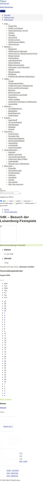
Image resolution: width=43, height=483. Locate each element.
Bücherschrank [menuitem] (14, 92)
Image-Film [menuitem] (12, 26)
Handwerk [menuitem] (12, 177)
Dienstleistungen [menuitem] (15, 170)
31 (5, 310)
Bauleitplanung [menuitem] (14, 113)
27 (5, 301)
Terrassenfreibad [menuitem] (15, 122)
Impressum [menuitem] (8, 20)
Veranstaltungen (10, 212)
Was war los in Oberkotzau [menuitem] (18, 163)
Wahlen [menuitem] (11, 69)
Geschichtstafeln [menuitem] (15, 147)
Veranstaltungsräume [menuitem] (17, 157)
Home (6, 209)
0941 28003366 (12, 473)
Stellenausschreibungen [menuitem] (17, 51)
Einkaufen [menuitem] (12, 168)
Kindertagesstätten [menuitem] (15, 83)
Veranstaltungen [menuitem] (10, 150)
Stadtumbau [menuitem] (13, 115)
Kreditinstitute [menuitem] (14, 173)
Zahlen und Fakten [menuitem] (15, 28)
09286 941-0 (8, 426)
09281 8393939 (13, 470)
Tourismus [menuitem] (8, 131)
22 (5, 361)
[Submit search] (20, 193)
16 (5, 347)
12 (5, 338)
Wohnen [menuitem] (7, 106)
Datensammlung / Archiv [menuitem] (18, 30)
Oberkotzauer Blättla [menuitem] (16, 42)
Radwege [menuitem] (11, 127)
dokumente (30, 203)
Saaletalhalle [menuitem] (13, 161)
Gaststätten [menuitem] (13, 143)
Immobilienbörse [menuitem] (15, 108)
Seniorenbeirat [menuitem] (14, 63)
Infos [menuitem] (6, 24)
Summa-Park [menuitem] (13, 134)
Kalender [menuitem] (11, 152)
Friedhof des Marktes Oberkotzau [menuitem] (21, 76)
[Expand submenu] (9, 24)
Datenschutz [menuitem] (9, 17)
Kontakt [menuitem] (7, 15)
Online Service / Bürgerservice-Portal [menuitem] (22, 53)
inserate (27, 201)
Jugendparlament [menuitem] (15, 60)
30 (5, 308)
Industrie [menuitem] (11, 175)
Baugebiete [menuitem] (12, 111)
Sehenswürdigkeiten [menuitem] (16, 138)
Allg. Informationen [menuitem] (15, 184)
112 (20, 456)
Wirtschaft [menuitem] (8, 166)
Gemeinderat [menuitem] (13, 58)
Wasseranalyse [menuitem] (14, 72)
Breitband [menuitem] (12, 74)
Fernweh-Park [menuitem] (13, 136)
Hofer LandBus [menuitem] (14, 99)
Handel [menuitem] (11, 180)
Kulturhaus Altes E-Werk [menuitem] (17, 159)
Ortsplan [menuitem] (11, 35)
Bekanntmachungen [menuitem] (16, 65)
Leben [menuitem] (6, 79)
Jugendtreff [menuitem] (12, 120)
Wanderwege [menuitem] (13, 124)
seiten (18, 201)
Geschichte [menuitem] (12, 37)
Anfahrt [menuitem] (11, 33)
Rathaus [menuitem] (7, 46)
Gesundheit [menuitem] (13, 104)
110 (20, 453)
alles (4, 201)
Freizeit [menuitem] (7, 118)
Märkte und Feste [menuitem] (15, 154)
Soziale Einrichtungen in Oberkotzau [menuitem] (22, 102)
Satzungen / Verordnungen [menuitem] (19, 67)
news (11, 201)
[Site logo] (6, 3)
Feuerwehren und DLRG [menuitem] (17, 95)
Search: (3, 190)
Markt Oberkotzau (6, 7)
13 (5, 340)
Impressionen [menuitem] (13, 44)
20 (5, 356)
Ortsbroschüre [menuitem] (14, 40)
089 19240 (23, 461)
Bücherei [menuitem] (11, 90)
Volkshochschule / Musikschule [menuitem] (20, 85)
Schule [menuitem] (11, 81)
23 (5, 363)
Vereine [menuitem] (11, 129)
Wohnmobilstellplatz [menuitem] (16, 141)
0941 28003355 (12, 476)
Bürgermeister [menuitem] (14, 56)
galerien (19, 203)
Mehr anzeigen (6, 399)
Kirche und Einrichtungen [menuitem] (18, 88)
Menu (2, 11)
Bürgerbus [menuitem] (12, 97)
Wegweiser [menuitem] (12, 49)
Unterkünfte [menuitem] (13, 145)
